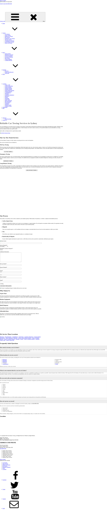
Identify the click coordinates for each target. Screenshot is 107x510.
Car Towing (7, 34)
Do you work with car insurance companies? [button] (11, 378)
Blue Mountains (8, 101)
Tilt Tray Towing (8, 39)
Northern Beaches (8, 91)
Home (3, 23)
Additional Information (4, 251)
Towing (4, 33)
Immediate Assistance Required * (6, 248)
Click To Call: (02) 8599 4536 (6, 3)
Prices (3, 74)
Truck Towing (8, 35)
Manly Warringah (8, 100)
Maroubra (7, 93)
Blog (3, 108)
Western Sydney (8, 105)
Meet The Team (8, 118)
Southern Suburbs (8, 88)
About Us (4, 117)
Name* (1, 270)
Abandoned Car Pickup (9, 40)
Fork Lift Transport (8, 55)
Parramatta (7, 98)
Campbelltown (8, 92)
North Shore (7, 99)
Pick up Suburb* (3, 263)
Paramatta (18, 339)
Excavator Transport (9, 57)
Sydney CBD (2, 340)
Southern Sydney (8, 106)
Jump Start (7, 73)
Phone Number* (3, 276)
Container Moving (8, 60)
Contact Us (4, 120)
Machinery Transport (9, 54)
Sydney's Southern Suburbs (29, 339)
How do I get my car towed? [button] (7, 401)
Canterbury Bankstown (9, 94)
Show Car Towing (8, 43)
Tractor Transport (8, 59)
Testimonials (4, 107)
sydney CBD (7, 84)
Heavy (3, 52)
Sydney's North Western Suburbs (24, 337)
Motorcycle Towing (9, 36)
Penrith (6, 97)
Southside (7, 103)
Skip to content (3, 0)
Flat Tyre (6, 70)
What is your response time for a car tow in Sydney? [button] (13, 370)
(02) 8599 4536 (3, 448)
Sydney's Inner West (10, 340)
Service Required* (3, 245)
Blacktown (7, 96)
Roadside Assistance (6, 467)
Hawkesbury (7, 102)
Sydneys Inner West (9, 86)
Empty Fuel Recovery (9, 72)
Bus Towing (7, 37)
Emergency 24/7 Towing (10, 38)
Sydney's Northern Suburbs (9, 339)
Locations (4, 83)
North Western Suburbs (9, 90)
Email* (1, 280)
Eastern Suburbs (8, 87)
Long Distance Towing (9, 41)
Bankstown (5, 361)
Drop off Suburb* (3, 267)
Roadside (4, 69)
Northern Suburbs (8, 89)
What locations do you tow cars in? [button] (9, 355)
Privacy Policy (3, 459)
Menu (44, 21)
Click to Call (2, 21)
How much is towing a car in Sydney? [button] (9, 347)
